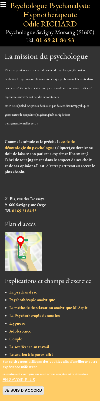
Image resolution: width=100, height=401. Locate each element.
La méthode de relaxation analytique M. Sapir (48, 307)
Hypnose (17, 323)
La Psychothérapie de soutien (34, 315)
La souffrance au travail (29, 346)
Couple (15, 339)
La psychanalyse (23, 292)
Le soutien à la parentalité (31, 354)
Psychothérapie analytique (32, 299)
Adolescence (20, 331)
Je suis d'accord (23, 390)
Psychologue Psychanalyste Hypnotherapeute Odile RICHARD (50, 14)
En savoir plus (19, 380)
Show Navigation (5, 6)
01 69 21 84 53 (55, 40)
